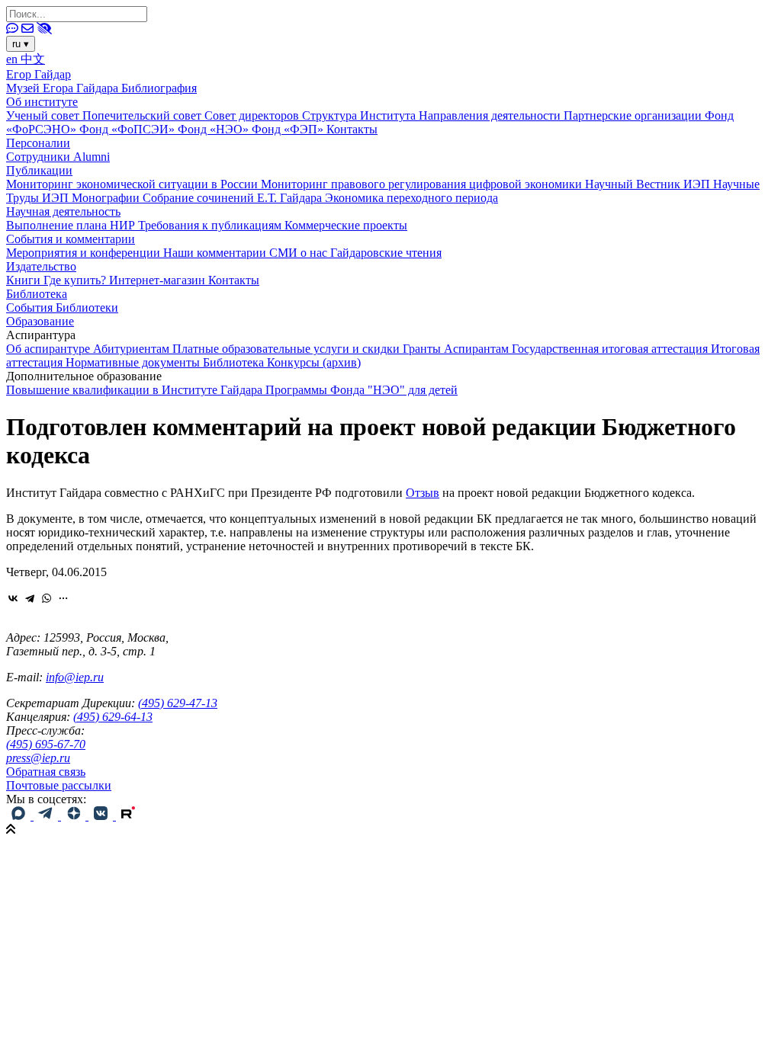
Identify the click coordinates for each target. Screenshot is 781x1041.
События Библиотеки (62, 307)
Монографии (107, 197)
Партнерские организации (634, 115)
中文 (33, 59)
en (13, 59)
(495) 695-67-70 (45, 744)
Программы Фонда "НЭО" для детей (361, 389)
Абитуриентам (132, 348)
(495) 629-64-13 (113, 716)
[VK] (102, 815)
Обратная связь (45, 771)
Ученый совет (44, 115)
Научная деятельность (63, 211)
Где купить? (76, 280)
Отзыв (422, 492)
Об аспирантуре (49, 348)
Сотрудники (39, 156)
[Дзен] (74, 815)
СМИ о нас (299, 252)
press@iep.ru (38, 757)
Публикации (39, 170)
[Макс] (20, 815)
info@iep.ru (75, 677)
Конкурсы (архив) (314, 362)
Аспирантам (478, 348)
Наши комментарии (216, 252)
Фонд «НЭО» (215, 129)
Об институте (42, 101)
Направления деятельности (491, 115)
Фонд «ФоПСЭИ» (128, 129)
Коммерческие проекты (345, 225)
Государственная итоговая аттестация (611, 348)
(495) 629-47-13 (177, 703)
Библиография (159, 88)
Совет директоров (253, 115)
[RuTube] (128, 815)
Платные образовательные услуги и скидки (287, 348)
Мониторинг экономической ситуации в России (133, 184)
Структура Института (360, 115)
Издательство (41, 266)
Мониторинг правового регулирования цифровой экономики (423, 184)
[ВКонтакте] (13, 598)
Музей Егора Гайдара (63, 88)
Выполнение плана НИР (72, 225)
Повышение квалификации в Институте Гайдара (135, 389)
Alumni (91, 156)
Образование (40, 321)
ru (20, 44)
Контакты (352, 129)
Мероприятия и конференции (84, 252)
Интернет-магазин (158, 280)
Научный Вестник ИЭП (649, 184)
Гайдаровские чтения (386, 252)
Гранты (423, 348)
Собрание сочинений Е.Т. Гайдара (234, 197)
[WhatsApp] (46, 598)
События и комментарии (70, 238)
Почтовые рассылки (58, 785)
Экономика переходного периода (411, 197)
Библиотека (36, 293)
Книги (24, 280)
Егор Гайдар (38, 74)
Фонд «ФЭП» (289, 129)
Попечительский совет (143, 115)
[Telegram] (30, 598)
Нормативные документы (134, 362)
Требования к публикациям (211, 225)
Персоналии (38, 142)
